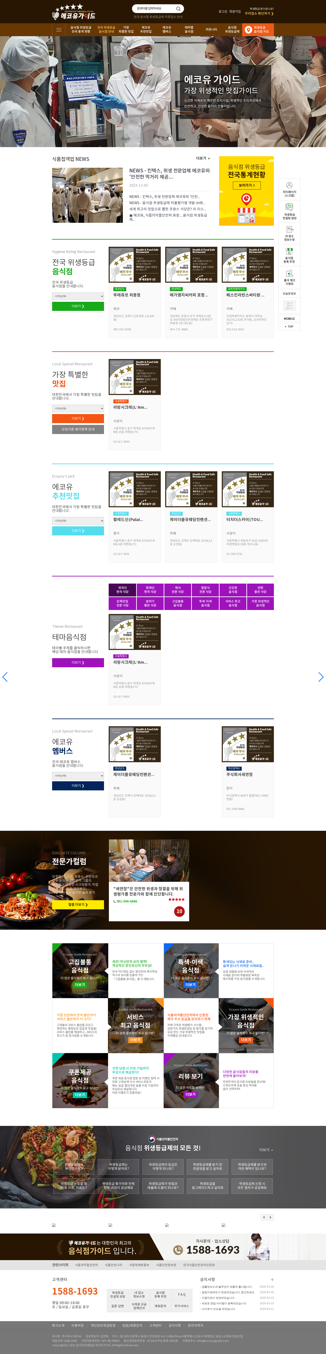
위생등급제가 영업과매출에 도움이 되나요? (163, 1186)
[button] (321, 677)
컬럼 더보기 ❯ (78, 905)
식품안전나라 (113, 1265)
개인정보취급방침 (103, 1326)
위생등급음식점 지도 (261, 30)
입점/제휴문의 (132, 1326)
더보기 (80, 985)
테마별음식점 (189, 30)
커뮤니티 (211, 30)
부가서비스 (182, 1306)
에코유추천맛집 (146, 30)
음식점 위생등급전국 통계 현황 (81, 30)
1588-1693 (75, 1291)
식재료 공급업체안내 (139, 1306)
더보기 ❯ (78, 306)
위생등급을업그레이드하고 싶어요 (208, 1186)
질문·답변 (117, 1306)
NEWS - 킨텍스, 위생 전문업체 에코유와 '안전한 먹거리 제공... (169, 174)
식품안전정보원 (166, 1265)
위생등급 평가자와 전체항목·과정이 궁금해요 (118, 1186)
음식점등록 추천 (160, 1295)
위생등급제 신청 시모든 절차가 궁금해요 (252, 1186)
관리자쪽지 (195, 1326)
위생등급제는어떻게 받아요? (118, 1167)
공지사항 (207, 1279)
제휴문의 (160, 1306)
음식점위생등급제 (232, 30)
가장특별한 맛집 (126, 30)
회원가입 (235, 12)
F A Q (181, 1295)
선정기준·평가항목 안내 (78, 429)
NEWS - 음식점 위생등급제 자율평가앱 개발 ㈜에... (167, 203)
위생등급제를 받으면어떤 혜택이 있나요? (252, 1167)
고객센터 (155, 1326)
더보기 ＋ (203, 158)
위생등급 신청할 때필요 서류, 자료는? (74, 1186)
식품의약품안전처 (86, 1265)
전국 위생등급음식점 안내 (106, 30)
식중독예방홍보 (139, 1265)
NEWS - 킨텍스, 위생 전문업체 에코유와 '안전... (164, 197)
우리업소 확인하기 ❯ (259, 14)
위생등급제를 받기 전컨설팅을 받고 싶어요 (207, 1167)
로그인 (223, 12)
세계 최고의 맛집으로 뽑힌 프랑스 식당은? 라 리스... (167, 209)
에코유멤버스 (167, 30)
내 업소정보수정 (139, 1295)
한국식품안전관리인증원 (199, 1265)
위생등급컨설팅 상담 (117, 1295)
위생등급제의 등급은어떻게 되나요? (163, 1167)
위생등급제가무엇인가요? (74, 1167)
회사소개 (58, 1326)
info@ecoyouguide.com (213, 1341)
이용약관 (77, 1326)
